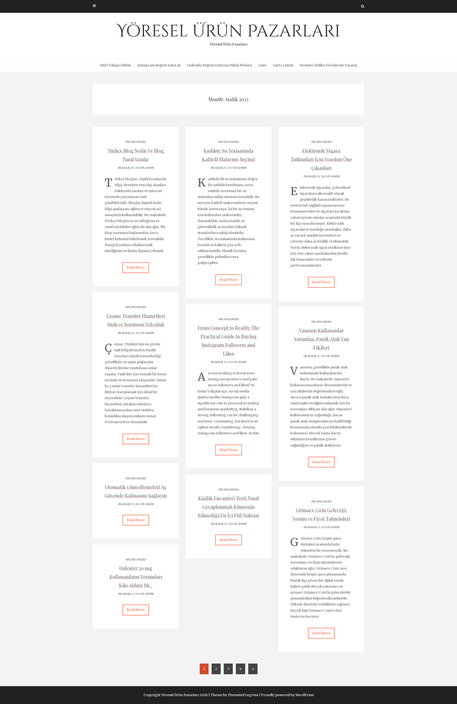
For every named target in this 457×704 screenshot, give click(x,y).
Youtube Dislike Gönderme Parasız (328, 65)
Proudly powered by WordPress (287, 695)
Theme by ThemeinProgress (234, 695)
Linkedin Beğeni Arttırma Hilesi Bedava (219, 65)
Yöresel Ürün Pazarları (228, 33)
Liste (262, 65)
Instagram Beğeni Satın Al (158, 65)
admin (149, 167)
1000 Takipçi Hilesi (115, 65)
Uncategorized (135, 142)
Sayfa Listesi (283, 65)
